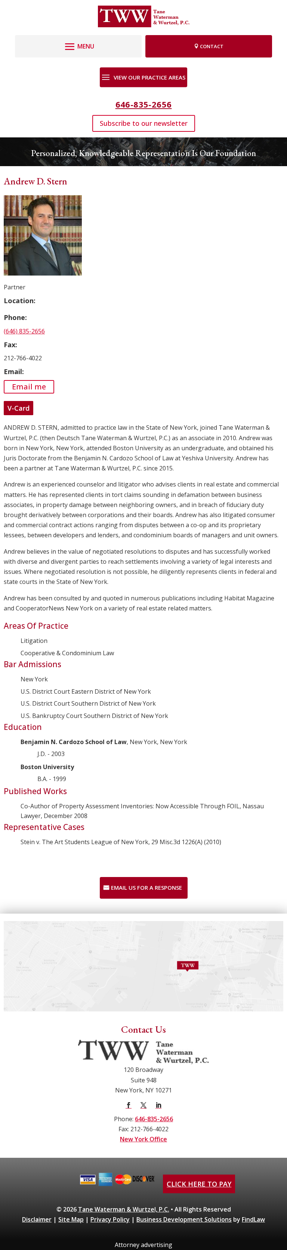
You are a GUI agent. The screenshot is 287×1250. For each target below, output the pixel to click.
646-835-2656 (143, 104)
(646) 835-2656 (24, 331)
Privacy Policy (110, 1219)
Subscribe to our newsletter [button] (144, 123)
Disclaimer (37, 1219)
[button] (78, 44)
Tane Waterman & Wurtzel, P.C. (123, 1209)
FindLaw (253, 1219)
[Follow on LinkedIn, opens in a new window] (158, 1105)
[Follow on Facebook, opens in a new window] (129, 1105)
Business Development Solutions (184, 1219)
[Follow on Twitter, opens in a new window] (143, 1105)
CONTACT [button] (211, 46)
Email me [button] (29, 387)
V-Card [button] (18, 408)
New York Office (143, 1139)
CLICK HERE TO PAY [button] (199, 1183)
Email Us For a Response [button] (146, 887)
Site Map (71, 1219)
